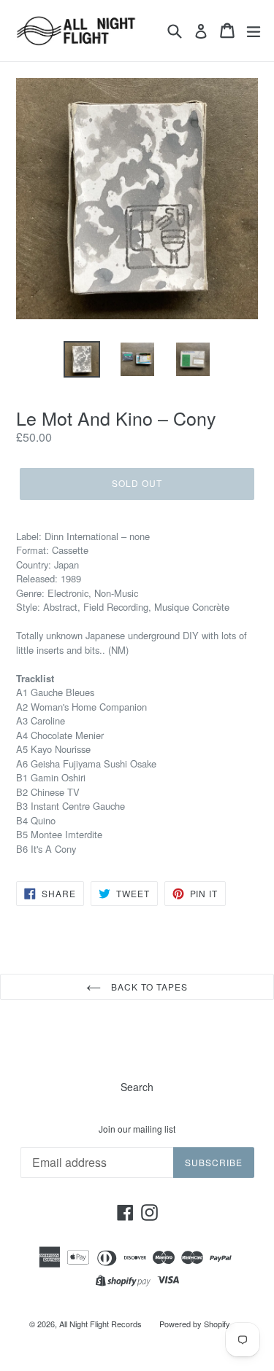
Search (137, 1086)
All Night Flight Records (100, 1323)
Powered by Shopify (194, 1323)
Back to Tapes (148, 986)
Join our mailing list (137, 1129)
